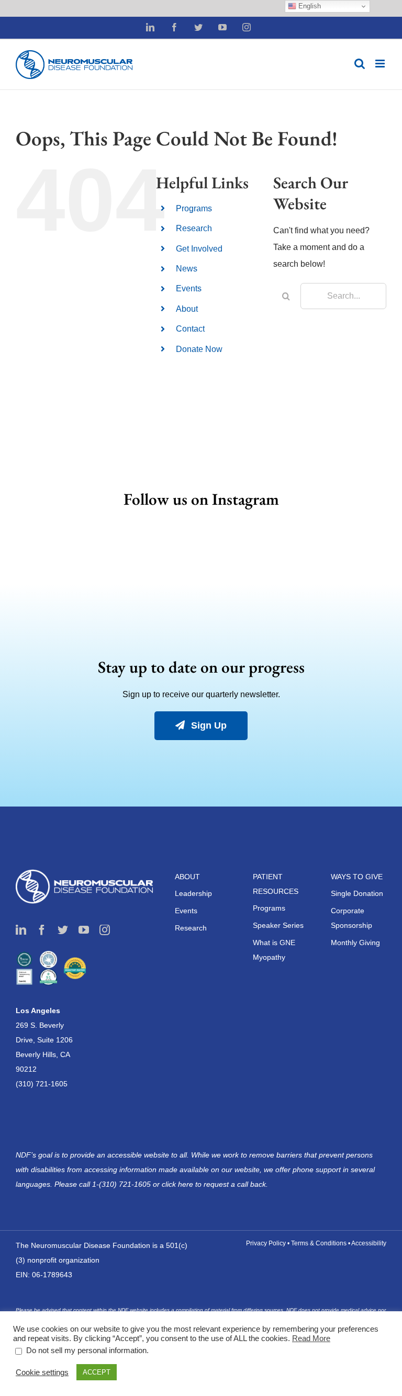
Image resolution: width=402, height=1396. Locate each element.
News (186, 268)
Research (194, 228)
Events (189, 288)
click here (178, 1184)
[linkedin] (21, 930)
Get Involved (199, 248)
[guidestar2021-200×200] (48, 954)
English (308, 6)
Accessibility (368, 1243)
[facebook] (42, 930)
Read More (311, 1338)
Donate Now (199, 349)
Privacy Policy (266, 1243)
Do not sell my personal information (86, 1350)
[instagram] (104, 930)
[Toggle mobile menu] (380, 63)
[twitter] (63, 930)
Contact (190, 328)
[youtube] (84, 930)
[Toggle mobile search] (359, 63)
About (187, 308)
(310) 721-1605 (42, 1084)
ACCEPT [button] (96, 1372)
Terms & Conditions (319, 1243)
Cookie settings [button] (42, 1372)
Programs (194, 208)
